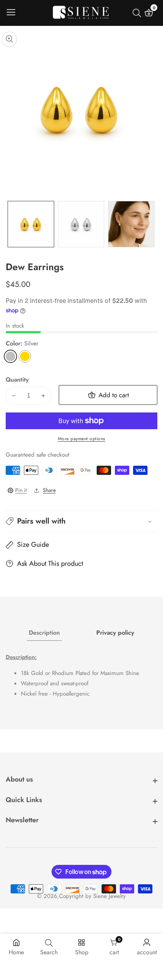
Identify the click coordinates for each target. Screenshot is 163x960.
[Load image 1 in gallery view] (31, 224)
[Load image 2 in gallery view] (81, 224)
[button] (81, 521)
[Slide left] (11, 223)
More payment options (81, 438)
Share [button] (49, 490)
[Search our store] (138, 13)
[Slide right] (151, 223)
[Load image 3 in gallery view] (131, 224)
